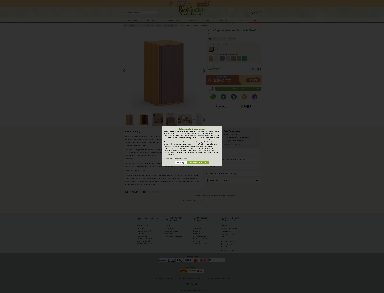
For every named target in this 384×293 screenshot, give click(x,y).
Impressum (184, 158)
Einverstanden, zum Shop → (198, 163)
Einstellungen (181, 163)
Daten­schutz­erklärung (171, 158)
